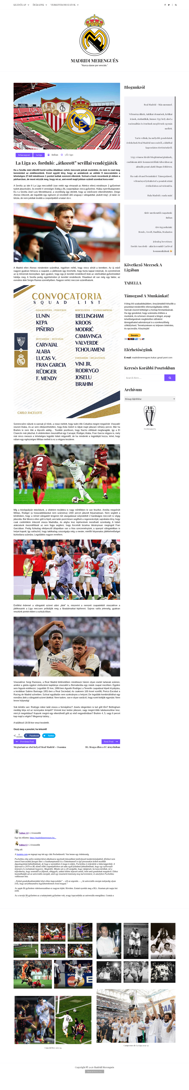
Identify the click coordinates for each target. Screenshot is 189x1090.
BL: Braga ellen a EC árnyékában (102, 747)
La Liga (39, 155)
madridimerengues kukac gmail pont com (152, 357)
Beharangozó (24, 155)
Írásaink (38, 4)
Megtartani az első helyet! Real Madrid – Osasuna (40, 747)
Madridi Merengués (94, 60)
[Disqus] (67, 792)
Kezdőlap (20, 4)
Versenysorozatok (63, 4)
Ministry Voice (98, 1071)
